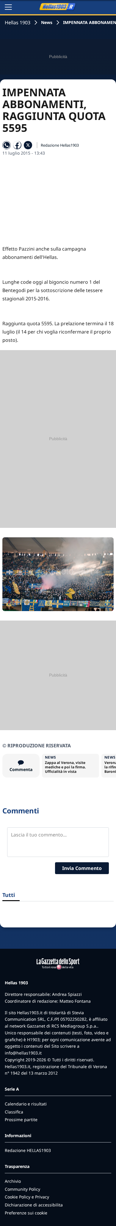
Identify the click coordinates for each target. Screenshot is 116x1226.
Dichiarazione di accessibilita (34, 1205)
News (46, 22)
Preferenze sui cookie (26, 1213)
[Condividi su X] (28, 145)
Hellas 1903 (17, 22)
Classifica (14, 1112)
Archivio (13, 1181)
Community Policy (22, 1189)
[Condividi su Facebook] (17, 145)
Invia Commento (82, 868)
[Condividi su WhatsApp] (6, 145)
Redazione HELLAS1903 (28, 1150)
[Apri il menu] (8, 7)
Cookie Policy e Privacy (27, 1197)
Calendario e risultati (26, 1104)
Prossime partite (21, 1119)
